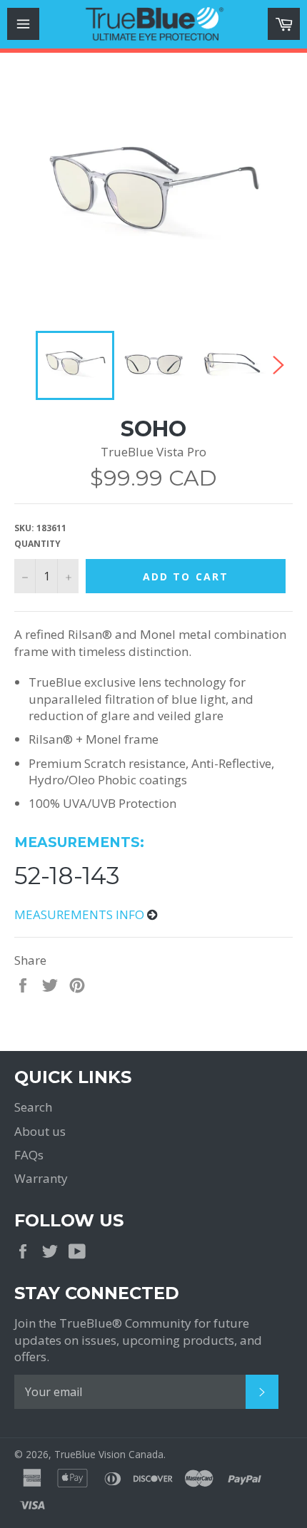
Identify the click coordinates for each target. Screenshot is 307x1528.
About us (40, 1131)
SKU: (40, 528)
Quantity (37, 544)
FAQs (29, 1155)
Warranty (41, 1178)
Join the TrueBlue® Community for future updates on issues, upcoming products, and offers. (138, 1340)
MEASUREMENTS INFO (80, 914)
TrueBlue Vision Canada (108, 1454)
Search (33, 1107)
